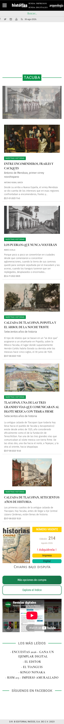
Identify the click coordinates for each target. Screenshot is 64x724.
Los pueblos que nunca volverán (30, 245)
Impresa (47, 555)
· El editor (32, 662)
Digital (47, 561)
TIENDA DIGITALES (37, 8)
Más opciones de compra (32, 579)
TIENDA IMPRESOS (37, 4)
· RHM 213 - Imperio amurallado (32, 677)
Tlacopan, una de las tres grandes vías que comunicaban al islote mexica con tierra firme (31, 407)
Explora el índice (32, 590)
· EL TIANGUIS (32, 667)
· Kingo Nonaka (32, 672)
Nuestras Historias (14, 158)
